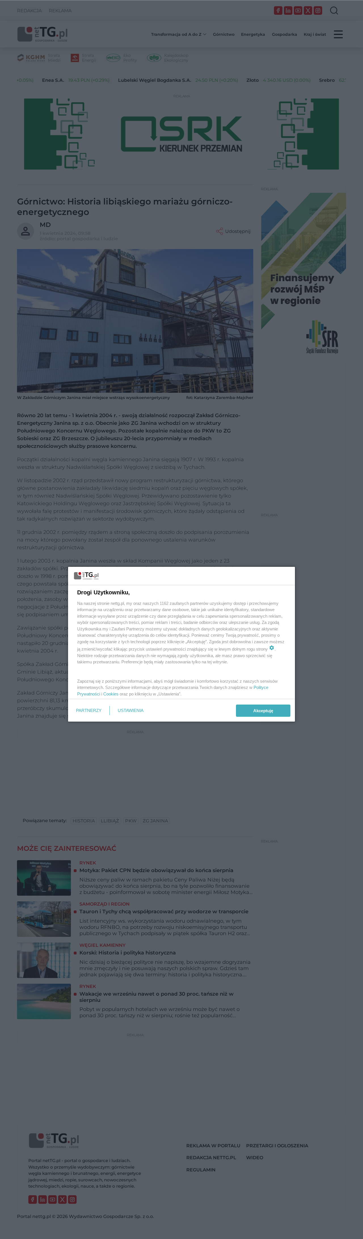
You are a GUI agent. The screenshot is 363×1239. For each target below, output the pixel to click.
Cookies (111, 693)
